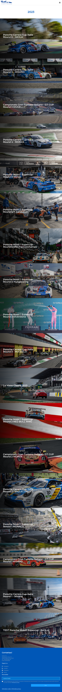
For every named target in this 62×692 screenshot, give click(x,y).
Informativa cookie (6, 689)
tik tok (5, 672)
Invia (46, 685)
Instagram (5, 666)
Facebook (6, 670)
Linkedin (5, 668)
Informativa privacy (15, 682)
